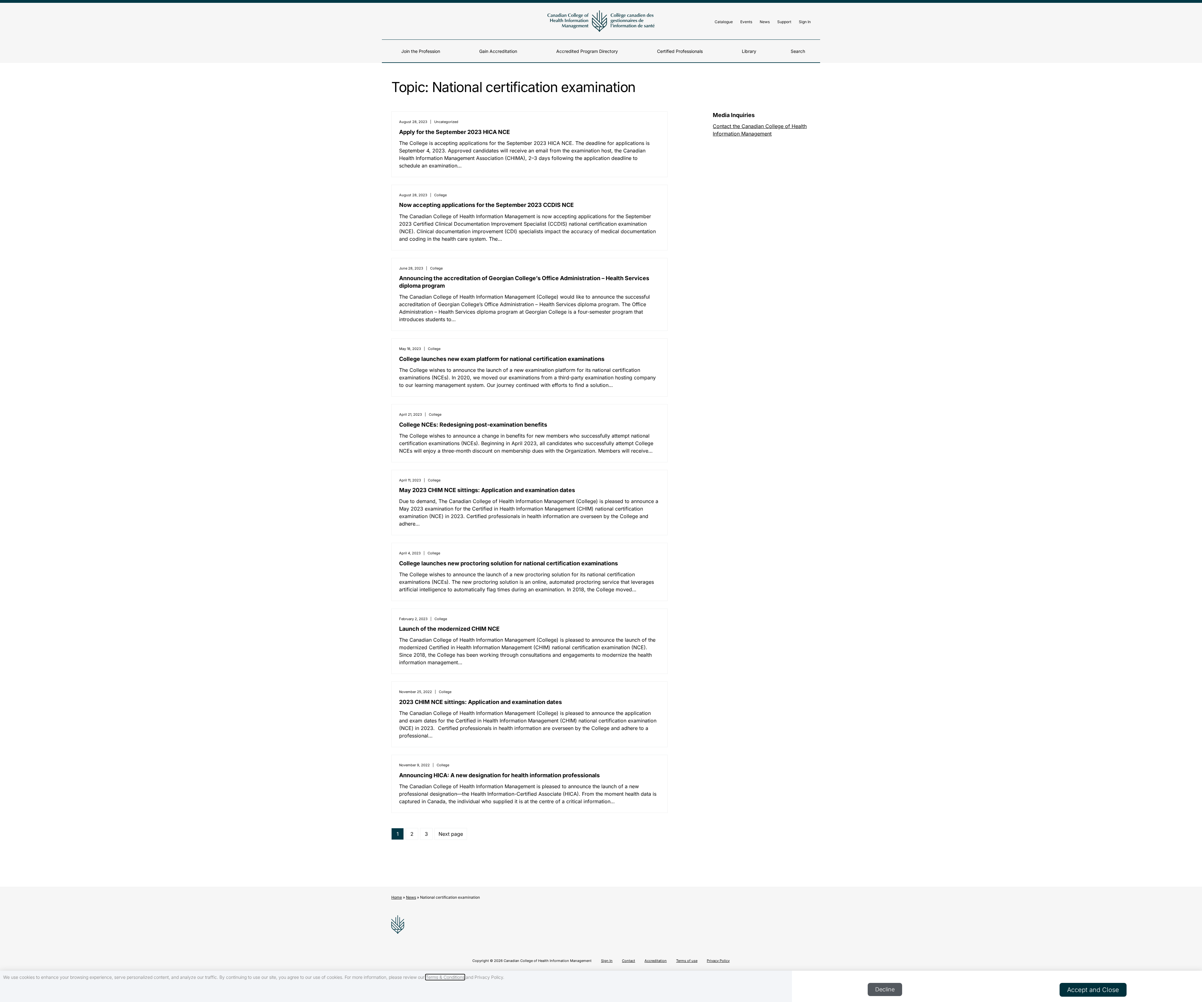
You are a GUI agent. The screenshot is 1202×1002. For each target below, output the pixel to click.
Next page (451, 834)
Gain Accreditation (498, 51)
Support (784, 21)
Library (749, 51)
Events (746, 21)
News (765, 21)
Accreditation (656, 960)
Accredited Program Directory (587, 51)
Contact (628, 960)
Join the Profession (420, 51)
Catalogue (724, 21)
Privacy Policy (718, 960)
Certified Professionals (680, 51)
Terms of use (686, 960)
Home (396, 897)
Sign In (805, 21)
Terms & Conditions (445, 977)
